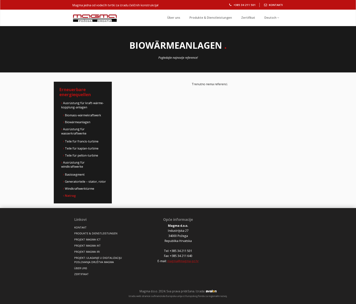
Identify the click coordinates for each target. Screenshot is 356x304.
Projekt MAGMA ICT (87, 239)
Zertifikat (248, 18)
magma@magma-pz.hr (183, 261)
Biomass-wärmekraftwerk (83, 115)
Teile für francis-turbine (81, 141)
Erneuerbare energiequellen (75, 92)
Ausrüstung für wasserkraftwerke (73, 131)
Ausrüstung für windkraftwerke (73, 164)
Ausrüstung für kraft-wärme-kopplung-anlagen (82, 105)
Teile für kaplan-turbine (81, 148)
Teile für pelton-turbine (81, 155)
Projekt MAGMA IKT (87, 245)
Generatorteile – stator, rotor (85, 182)
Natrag (70, 196)
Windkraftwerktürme (79, 189)
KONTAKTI (276, 5)
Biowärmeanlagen (77, 122)
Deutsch (270, 18)
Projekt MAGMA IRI (87, 251)
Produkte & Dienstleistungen (210, 18)
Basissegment (75, 174)
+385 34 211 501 (244, 5)
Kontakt (80, 227)
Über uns (173, 18)
